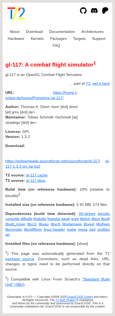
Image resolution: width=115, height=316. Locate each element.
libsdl (105, 219)
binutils (104, 213)
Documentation (62, 31)
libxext (89, 224)
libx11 (32, 224)
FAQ (56, 45)
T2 (88, 83)
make (71, 229)
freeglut (53, 219)
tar (7, 234)
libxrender (13, 229)
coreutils (12, 219)
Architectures (92, 31)
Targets (79, 38)
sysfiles (103, 229)
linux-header (54, 229)
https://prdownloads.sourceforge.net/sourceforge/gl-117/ (52, 161)
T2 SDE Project (65, 300)
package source (19, 259)
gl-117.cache (37, 175)
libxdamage (72, 224)
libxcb (55, 224)
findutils (39, 219)
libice (95, 219)
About (15, 31)
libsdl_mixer (15, 224)
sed (92, 229)
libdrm (85, 219)
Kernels (37, 38)
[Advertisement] (94, 125)
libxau (44, 224)
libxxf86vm (33, 229)
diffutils (26, 219)
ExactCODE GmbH (80, 296)
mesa (82, 229)
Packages (58, 38)
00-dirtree (87, 213)
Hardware (16, 38)
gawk (65, 219)
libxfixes (103, 224)
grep (75, 219)
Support (98, 38)
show (82, 243)
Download (34, 31)
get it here (101, 83)
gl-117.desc (35, 180)
